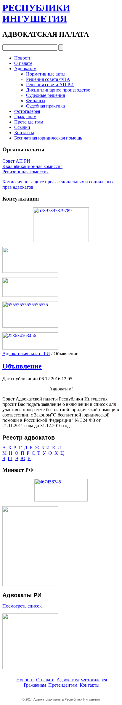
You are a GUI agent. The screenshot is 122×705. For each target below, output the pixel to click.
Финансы (35, 100)
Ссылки (22, 127)
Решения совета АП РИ (50, 84)
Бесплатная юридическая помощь (48, 137)
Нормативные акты (45, 73)
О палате (23, 63)
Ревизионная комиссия (25, 171)
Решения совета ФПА (48, 79)
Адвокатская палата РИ (26, 353)
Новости (23, 57)
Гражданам (25, 116)
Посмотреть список (22, 605)
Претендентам (28, 121)
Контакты (24, 132)
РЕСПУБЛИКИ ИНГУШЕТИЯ (36, 13)
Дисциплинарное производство (58, 89)
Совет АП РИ (16, 161)
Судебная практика (45, 105)
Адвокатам (25, 68)
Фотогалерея (27, 111)
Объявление (22, 366)
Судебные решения (45, 95)
